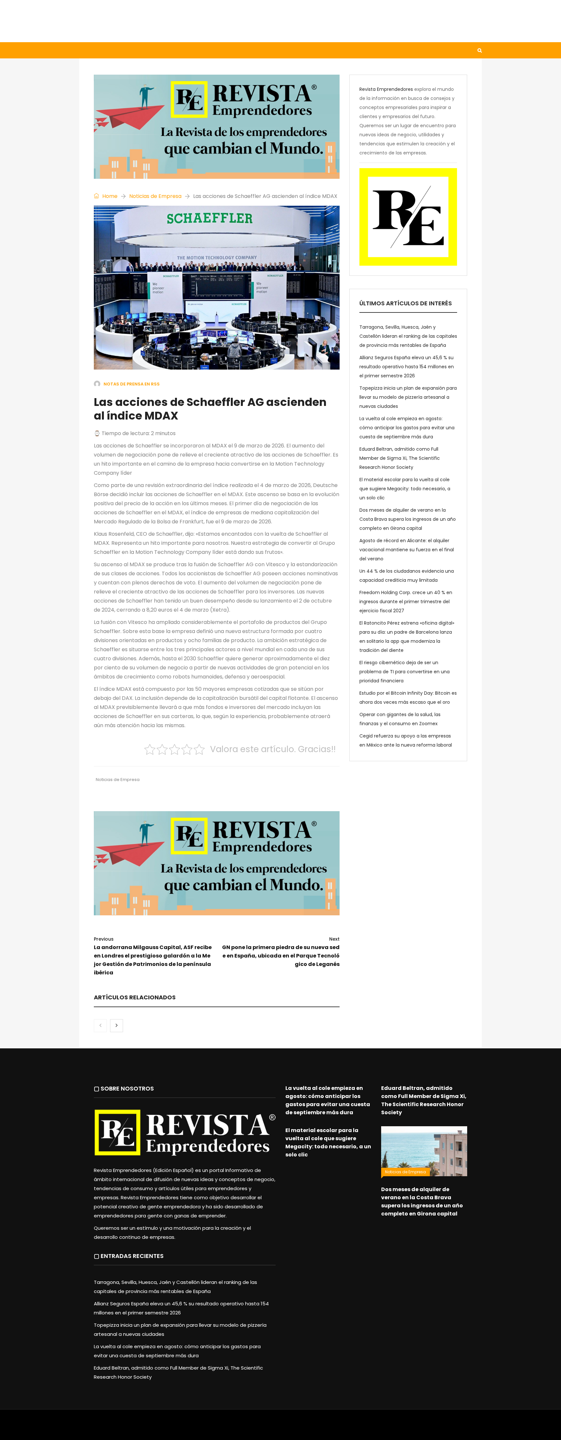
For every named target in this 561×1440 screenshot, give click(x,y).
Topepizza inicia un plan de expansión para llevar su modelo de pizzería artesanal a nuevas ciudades (408, 397)
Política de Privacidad (321, 1428)
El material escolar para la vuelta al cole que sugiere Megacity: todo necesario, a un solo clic (404, 488)
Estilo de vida (132, 50)
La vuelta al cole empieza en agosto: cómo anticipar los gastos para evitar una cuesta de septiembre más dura (407, 427)
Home (109, 196)
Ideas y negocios (186, 50)
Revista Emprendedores (386, 89)
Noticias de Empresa (155, 196)
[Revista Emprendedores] (144, 21)
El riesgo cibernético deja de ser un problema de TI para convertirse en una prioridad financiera (404, 671)
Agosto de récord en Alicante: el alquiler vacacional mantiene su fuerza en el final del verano (406, 549)
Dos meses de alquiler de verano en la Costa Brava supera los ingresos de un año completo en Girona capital (407, 519)
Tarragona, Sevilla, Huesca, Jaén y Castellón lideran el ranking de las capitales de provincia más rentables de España (408, 336)
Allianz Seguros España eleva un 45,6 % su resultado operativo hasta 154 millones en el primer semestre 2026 (406, 366)
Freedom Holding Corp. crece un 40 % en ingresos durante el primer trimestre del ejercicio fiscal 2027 (405, 601)
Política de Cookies (370, 1428)
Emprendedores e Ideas (251, 50)
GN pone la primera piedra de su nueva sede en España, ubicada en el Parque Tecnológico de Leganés (280, 952)
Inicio (93, 50)
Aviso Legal (280, 1428)
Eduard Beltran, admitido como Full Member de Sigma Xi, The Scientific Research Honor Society (399, 458)
